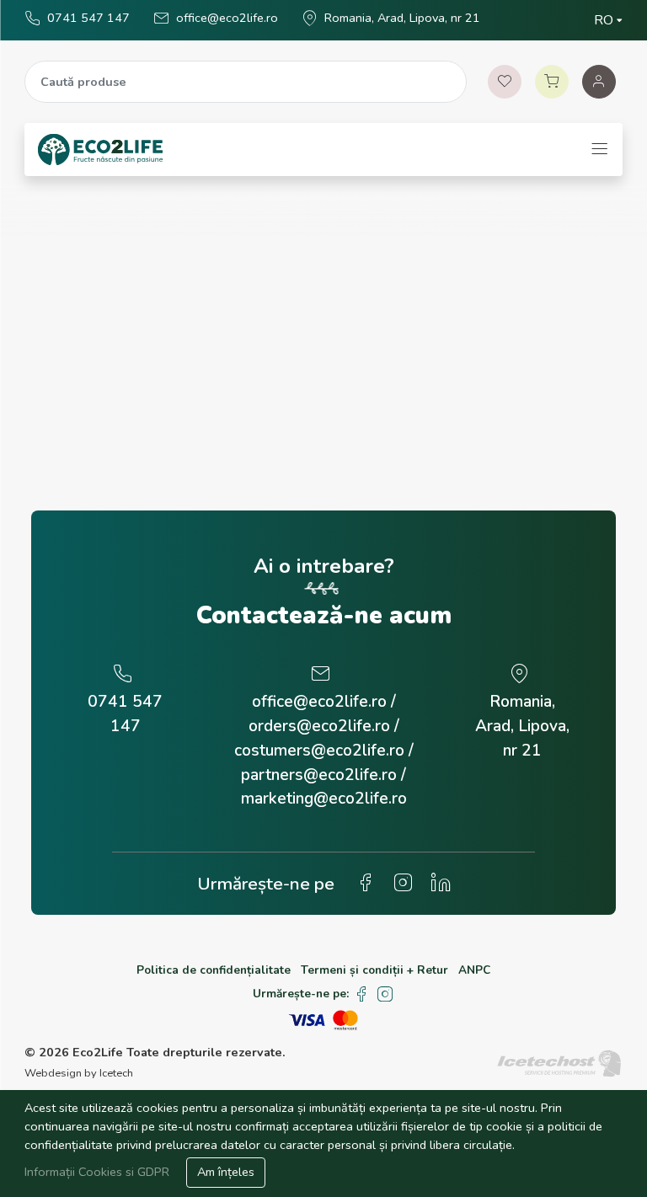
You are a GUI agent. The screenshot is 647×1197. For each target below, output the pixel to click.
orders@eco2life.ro (319, 726)
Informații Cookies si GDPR (98, 1171)
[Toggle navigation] (600, 149)
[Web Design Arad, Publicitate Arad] (559, 1062)
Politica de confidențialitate (213, 970)
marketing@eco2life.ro (324, 799)
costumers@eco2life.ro (319, 750)
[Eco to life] (100, 149)
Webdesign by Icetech (78, 1073)
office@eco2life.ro (227, 17)
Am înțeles (225, 1171)
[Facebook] (361, 994)
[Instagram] (385, 994)
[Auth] (599, 82)
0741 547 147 (88, 17)
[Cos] (552, 82)
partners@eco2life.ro (319, 775)
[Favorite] (504, 82)
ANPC (474, 970)
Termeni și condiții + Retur (374, 970)
